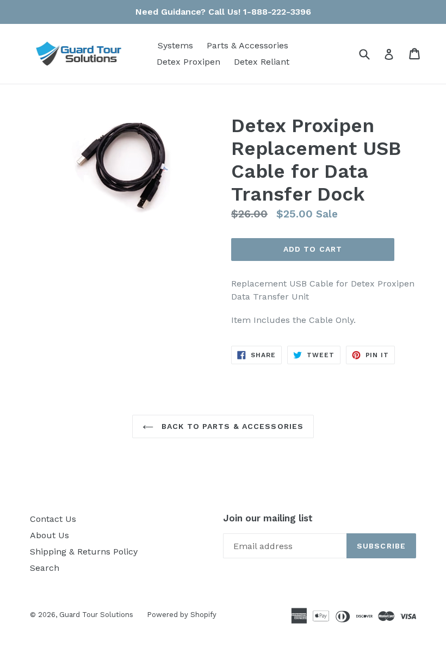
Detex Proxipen (188, 62)
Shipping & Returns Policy (84, 551)
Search (44, 568)
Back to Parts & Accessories (231, 426)
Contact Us (53, 519)
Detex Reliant (261, 62)
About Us (49, 535)
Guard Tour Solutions (96, 615)
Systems (175, 45)
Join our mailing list (268, 518)
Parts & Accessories (247, 45)
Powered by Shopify (181, 615)
